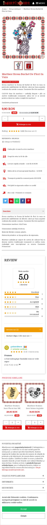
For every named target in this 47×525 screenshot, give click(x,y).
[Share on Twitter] (5, 200)
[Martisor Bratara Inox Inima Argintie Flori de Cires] (34, 393)
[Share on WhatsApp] (16, 200)
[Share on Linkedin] (11, 200)
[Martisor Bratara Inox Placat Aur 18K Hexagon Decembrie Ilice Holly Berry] (12, 393)
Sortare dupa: (12, 336)
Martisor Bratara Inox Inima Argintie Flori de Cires (34, 408)
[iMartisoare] (16, 3)
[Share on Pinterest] (28, 200)
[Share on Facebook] (22, 200)
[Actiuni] (33, 3)
